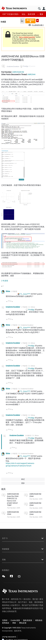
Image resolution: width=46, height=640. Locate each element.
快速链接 (5, 549)
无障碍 (4, 620)
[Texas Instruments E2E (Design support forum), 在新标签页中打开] (11, 577)
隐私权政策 (27, 620)
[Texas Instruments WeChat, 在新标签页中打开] (3, 577)
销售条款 (38, 620)
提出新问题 (37, 20)
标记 (23, 479)
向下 (12, 302)
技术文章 (31, 14)
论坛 (23, 14)
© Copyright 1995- (11, 628)
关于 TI (5, 538)
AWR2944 (31, 74)
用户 (44, 8)
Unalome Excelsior (13, 66)
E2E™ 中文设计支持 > (11, 14)
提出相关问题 (30, 21)
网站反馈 (22, 623)
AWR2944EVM (18, 72)
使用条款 (5, 623)
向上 (7, 302)
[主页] (14, 8)
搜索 (39, 8)
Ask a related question (27, 37)
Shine (8, 291)
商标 (14, 623)
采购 (4, 560)
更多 (41, 14)
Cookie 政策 (15, 620)
